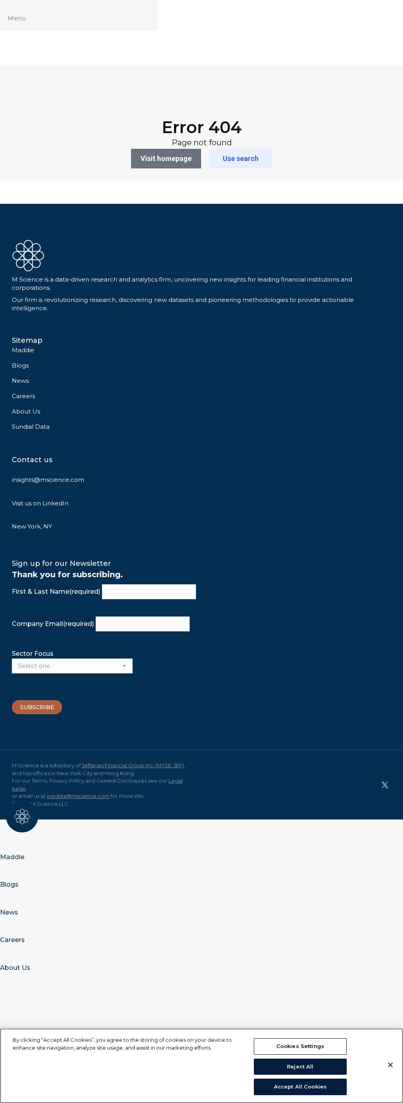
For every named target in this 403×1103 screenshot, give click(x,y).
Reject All (300, 1066)
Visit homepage (166, 158)
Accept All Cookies (300, 1086)
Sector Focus (33, 653)
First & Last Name (56, 591)
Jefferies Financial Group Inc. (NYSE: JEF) (133, 765)
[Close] (390, 1065)
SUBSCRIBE (37, 707)
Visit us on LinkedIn (40, 503)
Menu (17, 18)
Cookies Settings (300, 1046)
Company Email (53, 623)
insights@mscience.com (48, 479)
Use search (241, 158)
